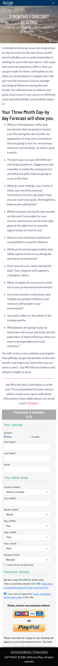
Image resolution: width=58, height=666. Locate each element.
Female (35, 437)
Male (9, 437)
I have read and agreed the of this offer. (27, 596)
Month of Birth (11, 509)
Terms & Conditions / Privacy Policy (29, 651)
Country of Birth (12, 487)
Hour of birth (10, 543)
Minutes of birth (12, 555)
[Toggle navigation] (53, 3)
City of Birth (10, 498)
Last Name (10, 453)
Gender (8, 433)
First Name (10, 442)
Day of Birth (10, 521)
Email (7, 464)
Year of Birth (10, 532)
